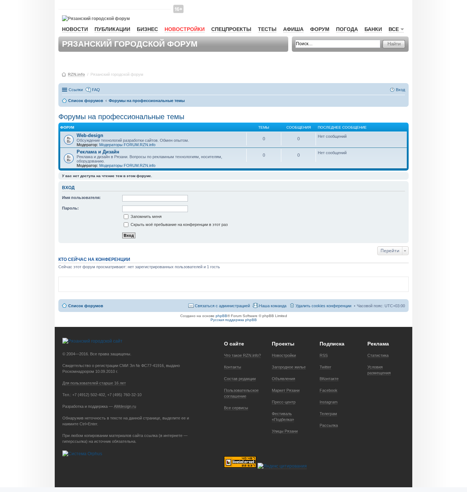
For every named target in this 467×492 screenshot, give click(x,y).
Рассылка (329, 425)
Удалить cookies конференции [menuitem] (323, 306)
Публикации (112, 29)
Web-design (90, 135)
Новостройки (185, 29)
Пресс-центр (284, 402)
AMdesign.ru (125, 406)
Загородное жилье (289, 367)
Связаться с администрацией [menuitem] (222, 306)
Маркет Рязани (286, 390)
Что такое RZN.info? (242, 355)
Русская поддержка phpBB (234, 320)
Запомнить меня (146, 216)
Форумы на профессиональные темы (121, 117)
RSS (324, 355)
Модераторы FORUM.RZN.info (127, 144)
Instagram (328, 402)
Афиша (293, 29)
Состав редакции (240, 378)
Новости (75, 29)
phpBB (221, 316)
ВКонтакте (329, 378)
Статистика (378, 355)
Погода (347, 29)
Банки (373, 29)
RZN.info (76, 74)
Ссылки (76, 89)
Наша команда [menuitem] (272, 306)
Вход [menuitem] (400, 89)
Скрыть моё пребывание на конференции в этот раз (179, 224)
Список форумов (85, 306)
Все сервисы (236, 408)
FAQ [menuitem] (96, 89)
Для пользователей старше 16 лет (94, 383)
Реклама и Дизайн (98, 152)
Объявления (283, 378)
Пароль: (70, 208)
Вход (68, 187)
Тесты (267, 29)
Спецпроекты (231, 29)
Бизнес (147, 29)
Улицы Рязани (285, 431)
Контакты (232, 367)
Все (394, 29)
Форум (319, 29)
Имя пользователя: (81, 197)
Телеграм (328, 413)
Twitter (325, 367)
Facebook (328, 390)
